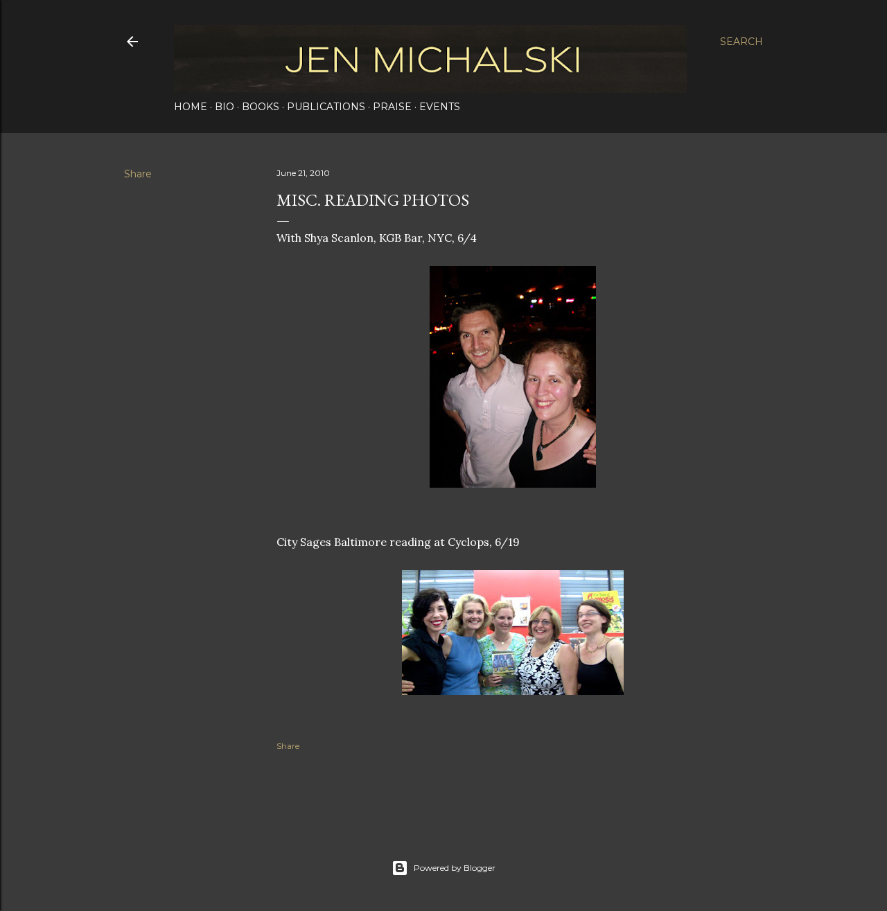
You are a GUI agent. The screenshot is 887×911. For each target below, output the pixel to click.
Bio (224, 106)
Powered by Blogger (454, 868)
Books (260, 106)
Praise (392, 106)
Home (190, 106)
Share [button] (138, 174)
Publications (326, 106)
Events (439, 106)
